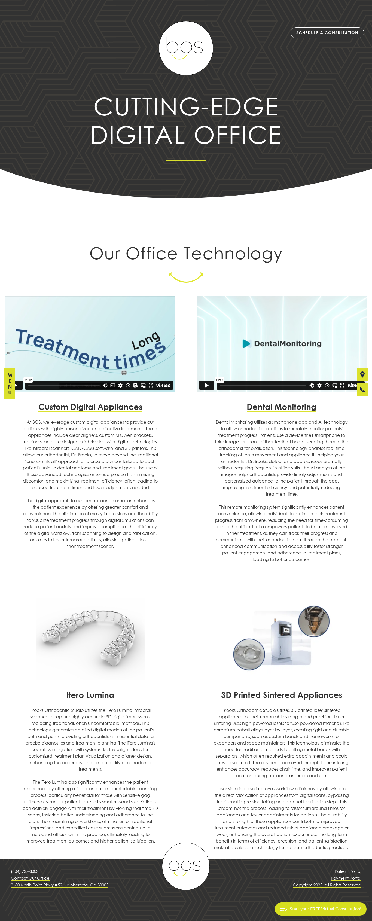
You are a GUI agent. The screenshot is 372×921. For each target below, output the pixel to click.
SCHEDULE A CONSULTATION (327, 32)
